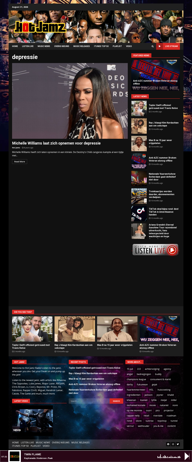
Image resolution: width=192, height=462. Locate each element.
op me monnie (134, 410)
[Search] (153, 46)
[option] (155, 75)
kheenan (131, 400)
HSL (151, 389)
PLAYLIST (117, 46)
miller (174, 400)
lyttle (154, 400)
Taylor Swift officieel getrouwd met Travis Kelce (139, 108)
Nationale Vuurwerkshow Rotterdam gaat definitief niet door (139, 178)
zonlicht (171, 426)
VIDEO (129, 46)
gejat (154, 384)
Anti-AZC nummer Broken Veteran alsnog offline (139, 161)
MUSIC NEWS (44, 46)
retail (146, 415)
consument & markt (160, 379)
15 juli (130, 368)
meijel (164, 400)
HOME (15, 46)
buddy (158, 374)
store (139, 420)
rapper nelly (133, 415)
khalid (170, 394)
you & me (158, 426)
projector (169, 410)
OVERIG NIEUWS (61, 46)
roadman (171, 415)
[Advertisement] (132, 24)
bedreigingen (144, 374)
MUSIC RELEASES (81, 46)
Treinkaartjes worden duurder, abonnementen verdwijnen (139, 196)
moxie (152, 405)
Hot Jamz (16, 147)
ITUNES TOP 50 (101, 46)
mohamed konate (136, 405)
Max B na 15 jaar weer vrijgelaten (139, 143)
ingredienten (133, 394)
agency (167, 368)
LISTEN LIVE (27, 46)
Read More (19, 161)
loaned (143, 400)
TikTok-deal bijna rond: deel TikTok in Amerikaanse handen (139, 213)
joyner (160, 394)
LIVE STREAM (171, 46)
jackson (148, 394)
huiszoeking (164, 389)
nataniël (164, 405)
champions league (136, 379)
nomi (175, 405)
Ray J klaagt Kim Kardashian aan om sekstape (139, 126)
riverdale (157, 415)
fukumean (142, 384)
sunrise (149, 420)
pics (158, 410)
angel (130, 374)
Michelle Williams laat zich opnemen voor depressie (70, 101)
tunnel (174, 420)
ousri (149, 410)
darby (130, 384)
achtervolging (152, 368)
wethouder (143, 426)
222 (139, 368)
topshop (162, 420)
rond (129, 420)
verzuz (130, 426)
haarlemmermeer (136, 389)
